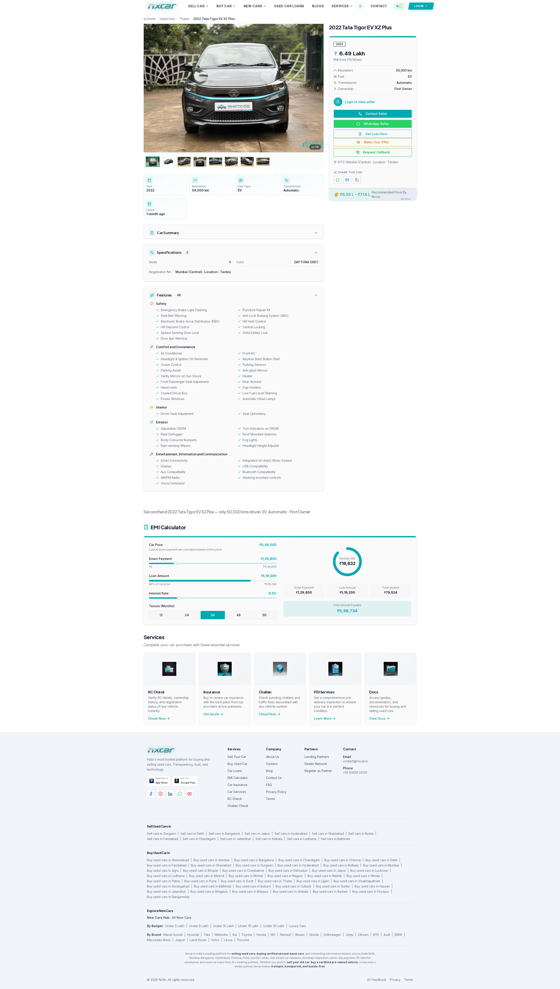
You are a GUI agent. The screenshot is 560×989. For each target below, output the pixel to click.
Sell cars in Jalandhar (235, 839)
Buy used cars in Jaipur (329, 870)
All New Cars (181, 917)
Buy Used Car (237, 764)
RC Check (235, 799)
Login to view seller (360, 102)
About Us (272, 757)
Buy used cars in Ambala (290, 891)
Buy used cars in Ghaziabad (211, 865)
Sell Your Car (237, 757)
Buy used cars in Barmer (330, 891)
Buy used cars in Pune (200, 881)
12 (161, 615)
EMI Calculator (238, 778)
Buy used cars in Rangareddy (168, 897)
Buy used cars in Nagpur (285, 876)
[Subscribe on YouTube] (189, 794)
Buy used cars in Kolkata (341, 865)
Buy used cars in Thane (275, 881)
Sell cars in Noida (360, 833)
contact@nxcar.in (355, 761)
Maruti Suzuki (173, 934)
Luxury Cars (297, 926)
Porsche (243, 940)
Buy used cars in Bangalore (254, 860)
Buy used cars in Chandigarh (299, 860)
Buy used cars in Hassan (372, 886)
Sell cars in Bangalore (224, 833)
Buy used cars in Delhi (381, 860)
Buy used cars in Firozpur (370, 891)
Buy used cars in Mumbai (381, 865)
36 (213, 615)
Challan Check (238, 806)
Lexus (228, 940)
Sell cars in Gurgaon (161, 833)
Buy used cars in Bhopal (200, 870)
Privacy (395, 980)
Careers (272, 764)
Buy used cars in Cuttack (293, 886)
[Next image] (318, 88)
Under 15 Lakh (248, 926)
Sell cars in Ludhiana (301, 839)
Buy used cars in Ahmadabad (168, 860)
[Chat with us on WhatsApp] (399, 6)
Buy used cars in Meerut (206, 876)
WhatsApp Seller (376, 124)
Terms (270, 799)
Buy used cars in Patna (163, 881)
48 (238, 615)
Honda (261, 934)
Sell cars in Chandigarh (199, 839)
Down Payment (160, 559)
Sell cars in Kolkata (269, 839)
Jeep (349, 934)
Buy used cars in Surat (237, 881)
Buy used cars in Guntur (333, 886)
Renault (285, 934)
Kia (235, 934)
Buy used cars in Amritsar (212, 860)
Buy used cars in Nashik (325, 876)
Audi (387, 934)
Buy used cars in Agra (162, 870)
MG (273, 934)
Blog (269, 771)
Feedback (379, 980)
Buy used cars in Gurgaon (254, 865)
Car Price (156, 545)
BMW (398, 934)
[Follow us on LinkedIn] (170, 794)
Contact (379, 6)
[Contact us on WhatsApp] (180, 794)
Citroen (363, 934)
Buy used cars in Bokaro (253, 886)
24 (187, 615)
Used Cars (167, 19)
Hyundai (193, 934)
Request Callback (376, 152)
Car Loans (235, 771)
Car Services (237, 792)
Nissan (300, 934)
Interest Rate (159, 593)
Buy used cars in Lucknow (369, 870)
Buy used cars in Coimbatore (243, 870)
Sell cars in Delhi (192, 833)
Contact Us (274, 778)
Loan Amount (159, 576)
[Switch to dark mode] (360, 6)
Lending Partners (316, 757)
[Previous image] (149, 88)
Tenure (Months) (162, 606)
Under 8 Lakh (198, 926)
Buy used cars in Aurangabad (168, 886)
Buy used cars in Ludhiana (166, 876)
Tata (207, 934)
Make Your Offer (376, 142)
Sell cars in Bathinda (335, 839)
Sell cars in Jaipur (257, 833)
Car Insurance (237, 785)
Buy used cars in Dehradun (288, 870)
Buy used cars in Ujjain (313, 881)
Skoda (314, 934)
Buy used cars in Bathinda (212, 886)
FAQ (269, 785)
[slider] (175, 563)
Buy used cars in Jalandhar (166, 891)
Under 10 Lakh (223, 926)
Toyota (247, 934)
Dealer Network (315, 764)
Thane (184, 19)
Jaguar (180, 940)
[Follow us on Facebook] (151, 794)
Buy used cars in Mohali (246, 876)
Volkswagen (332, 934)
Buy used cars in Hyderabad (298, 865)
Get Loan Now (376, 134)
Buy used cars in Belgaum (209, 891)
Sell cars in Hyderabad (291, 833)
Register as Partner (318, 771)
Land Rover (198, 940)
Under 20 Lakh (273, 926)
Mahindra (221, 934)
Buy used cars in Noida (363, 876)
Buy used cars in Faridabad (166, 865)
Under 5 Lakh (174, 926)
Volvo (215, 940)
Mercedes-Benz (159, 940)
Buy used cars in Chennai (342, 860)
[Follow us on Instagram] (160, 794)
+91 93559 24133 (355, 772)
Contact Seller (376, 114)
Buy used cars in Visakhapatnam (357, 881)
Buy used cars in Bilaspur (250, 891)
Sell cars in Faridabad (162, 839)
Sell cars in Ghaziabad (328, 833)
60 (264, 615)
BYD (376, 934)
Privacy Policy (276, 792)
